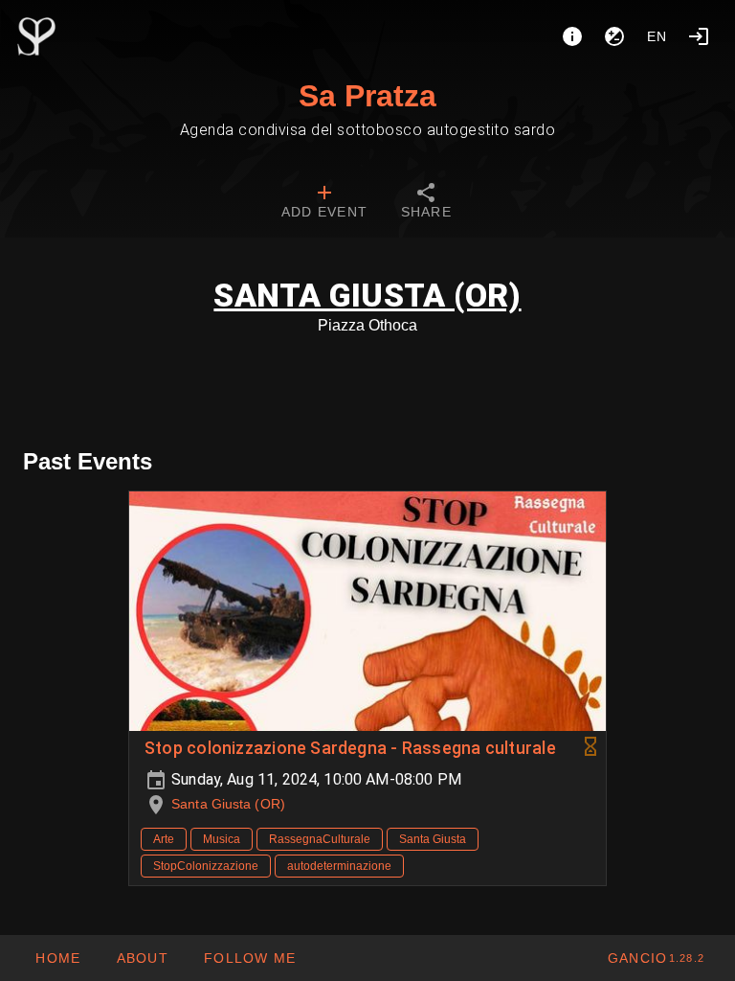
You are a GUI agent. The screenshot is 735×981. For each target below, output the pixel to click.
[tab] (324, 203)
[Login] (699, 36)
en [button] (657, 36)
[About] (572, 36)
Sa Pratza (367, 96)
